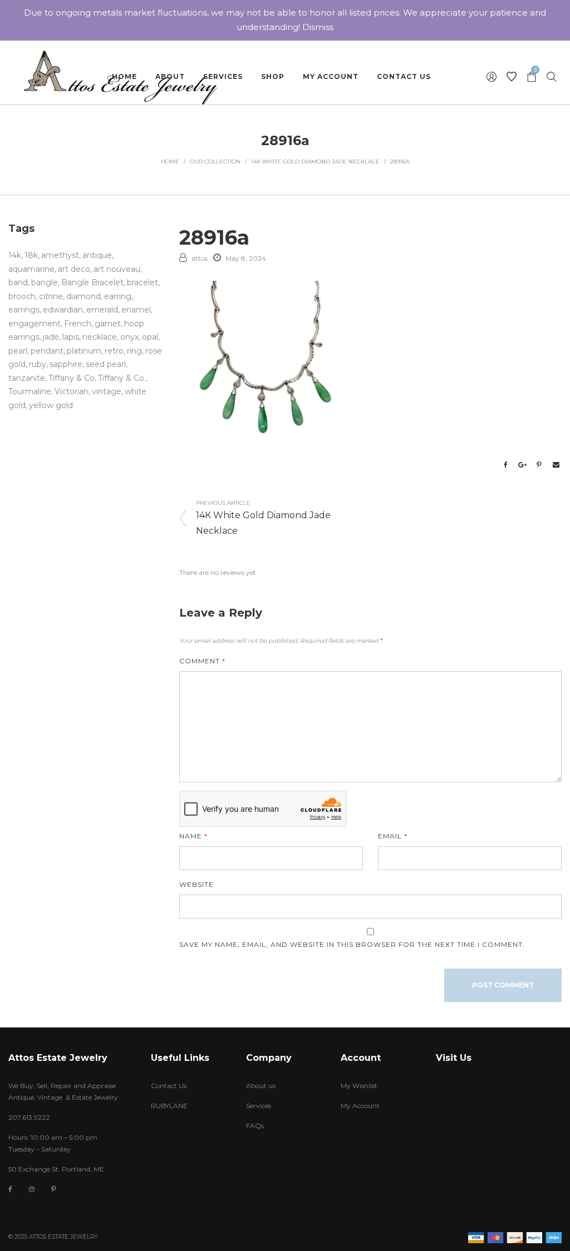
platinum (84, 351)
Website (196, 884)
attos (199, 258)
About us (261, 1085)
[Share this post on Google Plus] (522, 464)
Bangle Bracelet (92, 282)
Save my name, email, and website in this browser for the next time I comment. (352, 944)
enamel (136, 310)
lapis (70, 337)
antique (97, 255)
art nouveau (117, 269)
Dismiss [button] (317, 27)
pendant (47, 351)
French (77, 324)
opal (150, 337)
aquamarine (31, 269)
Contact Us (168, 1085)
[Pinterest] (53, 1189)
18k (31, 255)
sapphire (66, 364)
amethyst (60, 255)
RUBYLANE (169, 1105)
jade (51, 337)
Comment (202, 661)
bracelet (142, 282)
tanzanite (26, 378)
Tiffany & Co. (122, 378)
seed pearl (106, 364)
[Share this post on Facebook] (506, 464)
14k (14, 255)
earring (117, 296)
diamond (83, 296)
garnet (108, 324)
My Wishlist (359, 1085)
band (18, 282)
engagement (34, 324)
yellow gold (51, 405)
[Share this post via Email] (556, 464)
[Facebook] (10, 1189)
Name (193, 836)
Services (258, 1105)
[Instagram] (32, 1189)
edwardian (63, 310)
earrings (24, 310)
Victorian (72, 391)
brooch (22, 296)
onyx (129, 337)
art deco (74, 269)
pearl (17, 351)
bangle (44, 282)
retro (114, 351)
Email (392, 836)
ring (134, 351)
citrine (51, 296)
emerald (102, 310)
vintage (106, 391)
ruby (37, 364)
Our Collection (215, 161)
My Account (360, 1105)
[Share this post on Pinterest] (539, 464)
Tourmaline (29, 391)
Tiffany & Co (71, 378)
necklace (99, 337)
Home (170, 161)
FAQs (255, 1125)
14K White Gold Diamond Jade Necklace (315, 161)
